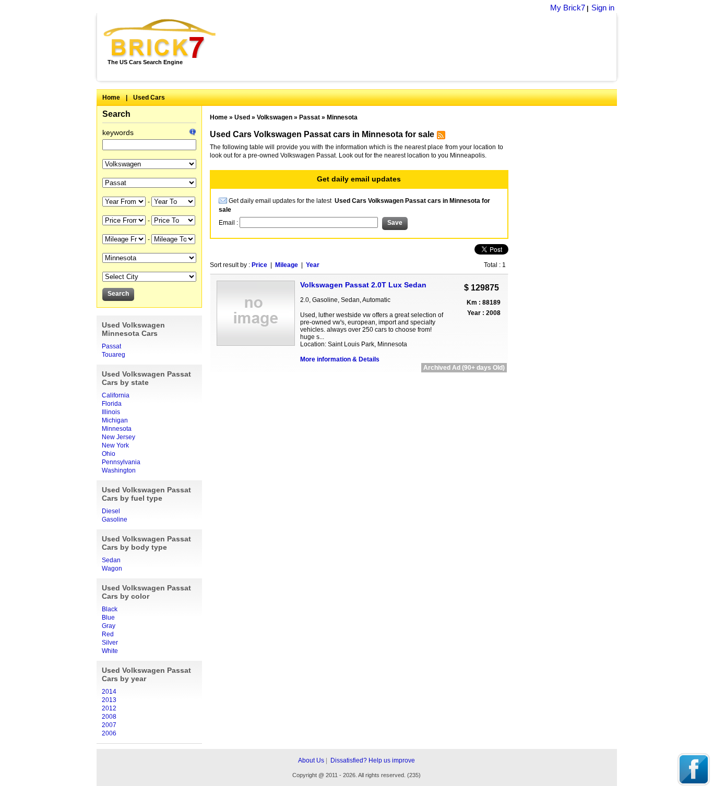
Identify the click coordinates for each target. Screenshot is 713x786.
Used (242, 117)
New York (115, 445)
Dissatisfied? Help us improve (372, 760)
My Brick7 (567, 7)
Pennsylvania (121, 462)
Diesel (111, 511)
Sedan (111, 560)
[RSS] (439, 137)
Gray (108, 626)
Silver (110, 642)
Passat (111, 346)
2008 (109, 716)
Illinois (111, 412)
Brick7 (160, 38)
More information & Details (339, 359)
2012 (109, 708)
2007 (109, 725)
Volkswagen (274, 117)
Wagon (112, 568)
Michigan (115, 420)
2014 (109, 691)
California (115, 395)
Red (108, 634)
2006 (109, 733)
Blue (108, 617)
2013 (109, 700)
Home (111, 97)
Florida (112, 403)
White (110, 651)
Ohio (108, 453)
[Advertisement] (422, 47)
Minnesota (117, 428)
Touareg (113, 354)
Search (116, 114)
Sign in (602, 7)
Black (109, 609)
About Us (311, 760)
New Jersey (118, 437)
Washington (119, 470)
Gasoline (114, 519)
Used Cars (149, 97)
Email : (229, 222)
